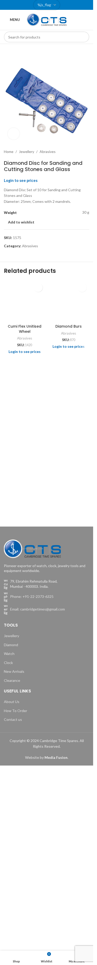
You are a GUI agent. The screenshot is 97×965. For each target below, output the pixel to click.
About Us (11, 701)
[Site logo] (46, 19)
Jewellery (26, 151)
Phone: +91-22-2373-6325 (32, 596)
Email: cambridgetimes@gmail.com (37, 609)
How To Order (15, 710)
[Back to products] (80, 152)
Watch (9, 653)
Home (8, 151)
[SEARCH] (83, 37)
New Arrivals (14, 671)
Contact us (13, 719)
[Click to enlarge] (13, 134)
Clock (8, 662)
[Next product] (86, 152)
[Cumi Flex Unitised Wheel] (24, 301)
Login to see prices (21, 180)
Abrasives (48, 151)
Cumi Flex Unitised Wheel (24, 329)
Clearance (12, 680)
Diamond (11, 645)
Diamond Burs (68, 326)
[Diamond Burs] (68, 301)
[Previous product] (74, 152)
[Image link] (32, 548)
